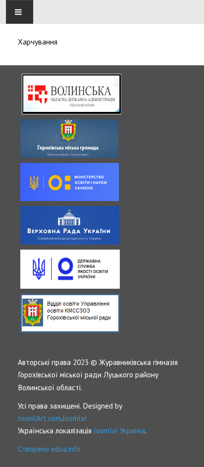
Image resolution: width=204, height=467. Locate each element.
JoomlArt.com (39, 418)
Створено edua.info (49, 449)
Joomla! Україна (119, 430)
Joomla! (74, 418)
